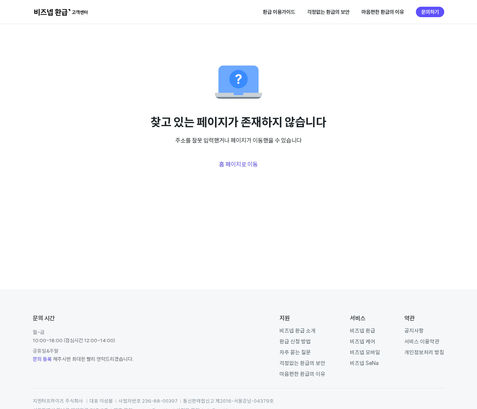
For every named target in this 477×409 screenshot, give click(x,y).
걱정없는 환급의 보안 (328, 12)
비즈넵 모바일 (365, 352)
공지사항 (414, 330)
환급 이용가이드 (279, 12)
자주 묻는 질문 (295, 352)
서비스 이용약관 (421, 341)
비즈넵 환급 (362, 330)
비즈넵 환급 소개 (297, 330)
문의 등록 (42, 359)
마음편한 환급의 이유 (382, 12)
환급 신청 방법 (295, 341)
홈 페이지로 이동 (238, 164)
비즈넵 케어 (362, 341)
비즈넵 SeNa (364, 363)
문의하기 (430, 12)
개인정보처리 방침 (424, 352)
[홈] (61, 12)
